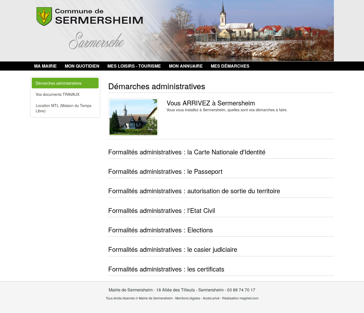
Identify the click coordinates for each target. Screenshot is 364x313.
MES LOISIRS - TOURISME (134, 66)
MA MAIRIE (45, 66)
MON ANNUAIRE (186, 66)
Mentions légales (187, 298)
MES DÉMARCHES (230, 66)
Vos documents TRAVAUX (57, 94)
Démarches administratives (59, 83)
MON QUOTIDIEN (82, 66)
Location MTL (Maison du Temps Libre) (63, 108)
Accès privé (211, 298)
